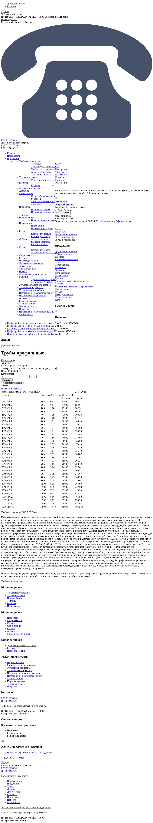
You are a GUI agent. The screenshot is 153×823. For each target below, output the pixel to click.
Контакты (12, 794)
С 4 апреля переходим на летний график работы (31, 328)
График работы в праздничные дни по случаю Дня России (37, 323)
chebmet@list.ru (9, 19)
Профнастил (61, 275)
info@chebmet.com (64, 204)
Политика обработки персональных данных (29, 752)
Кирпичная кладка (16, 681)
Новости (11, 800)
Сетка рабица (62, 265)
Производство (14, 781)
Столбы (59, 283)
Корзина (11, 6)
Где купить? (61, 201)
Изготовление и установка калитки (25, 676)
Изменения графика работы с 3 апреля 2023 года (32, 334)
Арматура (60, 262)
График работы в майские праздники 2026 (28, 326)
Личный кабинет (16, 3)
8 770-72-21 (10, 140)
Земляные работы (16, 684)
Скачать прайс (62, 213)
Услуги (10, 786)
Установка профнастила (19, 668)
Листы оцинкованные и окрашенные (74, 286)
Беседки (59, 291)
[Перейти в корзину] (70, 216)
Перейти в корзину (105, 221)
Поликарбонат (62, 273)
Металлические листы (18, 634)
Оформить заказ (124, 221)
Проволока (60, 267)
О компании (13, 802)
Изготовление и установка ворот (24, 673)
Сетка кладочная (63, 297)
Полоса (58, 299)
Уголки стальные (63, 254)
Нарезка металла (15, 662)
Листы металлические (66, 259)
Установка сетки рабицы (19, 670)
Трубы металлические (66, 251)
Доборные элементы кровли (69, 281)
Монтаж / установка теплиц (21, 665)
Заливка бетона (15, 678)
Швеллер (59, 256)
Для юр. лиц (13, 791)
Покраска (12, 686)
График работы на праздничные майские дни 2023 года (35, 331)
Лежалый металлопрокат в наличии (26, 807)
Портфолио (13, 797)
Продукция (13, 783)
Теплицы (59, 270)
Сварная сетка (62, 289)
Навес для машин (64, 294)
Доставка (12, 789)
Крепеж (59, 278)
